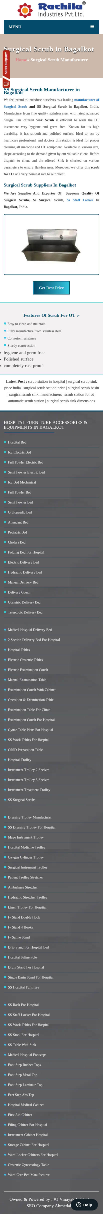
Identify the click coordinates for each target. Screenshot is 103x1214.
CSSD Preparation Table (25, 750)
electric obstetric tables (25, 660)
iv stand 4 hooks (20, 927)
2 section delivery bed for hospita (33, 640)
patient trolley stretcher (25, 877)
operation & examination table (31, 700)
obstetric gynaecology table (28, 1165)
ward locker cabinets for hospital (33, 1155)
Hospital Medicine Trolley (26, 847)
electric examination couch (28, 670)
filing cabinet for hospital (27, 1125)
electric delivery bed (23, 562)
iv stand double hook (24, 917)
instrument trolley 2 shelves (28, 770)
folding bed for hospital (26, 552)
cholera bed (17, 542)
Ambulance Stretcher (23, 887)
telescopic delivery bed (25, 612)
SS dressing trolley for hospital (32, 827)
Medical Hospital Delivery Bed (30, 630)
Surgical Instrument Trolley (28, 867)
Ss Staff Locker (81, 200)
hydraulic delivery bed (25, 572)
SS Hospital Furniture (23, 987)
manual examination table (27, 680)
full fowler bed (19, 492)
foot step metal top (22, 1075)
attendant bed (18, 522)
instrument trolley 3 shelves (28, 780)
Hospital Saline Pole (22, 957)
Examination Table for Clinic (29, 710)
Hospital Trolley (19, 760)
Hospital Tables (19, 650)
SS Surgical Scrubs (21, 800)
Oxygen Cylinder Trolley (26, 857)
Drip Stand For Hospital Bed (28, 947)
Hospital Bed (17, 442)
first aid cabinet (20, 1115)
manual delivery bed (23, 582)
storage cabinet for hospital (28, 1145)
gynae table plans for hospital (30, 730)
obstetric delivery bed (24, 602)
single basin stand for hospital (31, 977)
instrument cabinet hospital (28, 1135)
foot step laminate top (25, 1085)
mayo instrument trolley (26, 837)
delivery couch (19, 592)
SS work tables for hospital (29, 740)
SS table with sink (22, 1045)
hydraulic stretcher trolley (27, 897)
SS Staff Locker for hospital (29, 1015)
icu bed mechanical (22, 482)
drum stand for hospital (26, 967)
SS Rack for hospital (23, 1005)
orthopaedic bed (20, 512)
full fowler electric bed (25, 462)
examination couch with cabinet (32, 690)
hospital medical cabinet (26, 1105)
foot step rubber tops (24, 1065)
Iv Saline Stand (19, 937)
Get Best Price (51, 288)
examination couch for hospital (31, 720)
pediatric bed (17, 532)
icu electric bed (19, 452)
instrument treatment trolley (29, 790)
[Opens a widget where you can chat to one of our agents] (84, 1205)
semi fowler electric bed (26, 472)
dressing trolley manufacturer (30, 817)
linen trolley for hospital (27, 907)
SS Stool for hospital (23, 1035)
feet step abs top (21, 1095)
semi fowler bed (20, 502)
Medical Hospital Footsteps (27, 1055)
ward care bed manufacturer (29, 1175)
